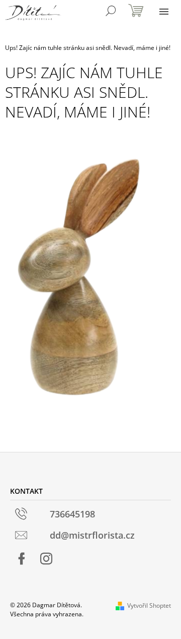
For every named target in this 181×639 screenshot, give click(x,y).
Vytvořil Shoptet (149, 605)
